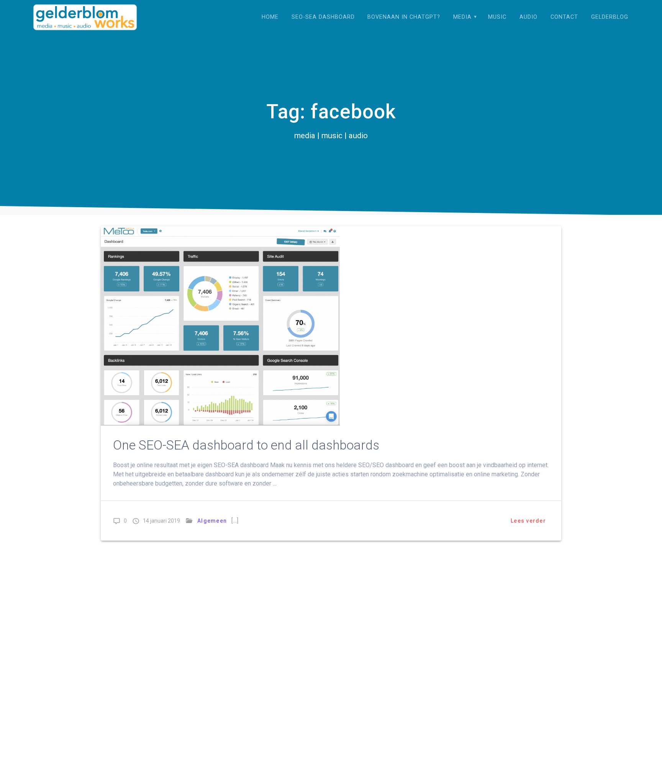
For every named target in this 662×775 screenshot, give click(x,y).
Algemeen (212, 521)
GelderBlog (609, 17)
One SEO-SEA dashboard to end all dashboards (246, 445)
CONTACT (564, 17)
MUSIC (497, 17)
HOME (270, 17)
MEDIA (462, 17)
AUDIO (528, 17)
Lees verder (528, 521)
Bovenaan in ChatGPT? (403, 17)
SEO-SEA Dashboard (323, 17)
